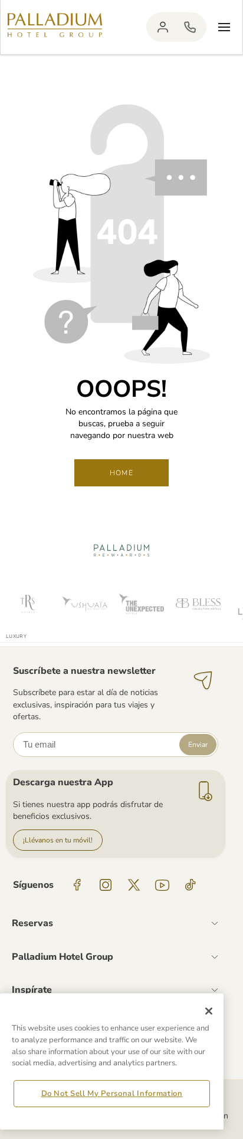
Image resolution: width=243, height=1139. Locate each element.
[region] (112, 1061)
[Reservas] (190, 27)
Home (121, 473)
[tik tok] (190, 885)
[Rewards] (163, 27)
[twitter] (134, 885)
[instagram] (105, 885)
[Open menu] (224, 27)
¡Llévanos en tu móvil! (58, 840)
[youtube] (162, 885)
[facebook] (77, 885)
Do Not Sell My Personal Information (112, 1093)
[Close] (209, 1011)
